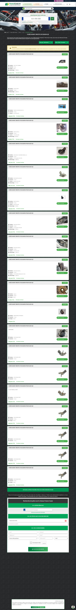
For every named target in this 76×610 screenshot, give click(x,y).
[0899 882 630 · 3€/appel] (58, 1)
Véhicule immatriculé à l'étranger (38, 512)
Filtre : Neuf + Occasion (61, 42)
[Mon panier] (69, 4)
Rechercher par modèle (27, 22)
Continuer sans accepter (59, 600)
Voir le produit (61, 67)
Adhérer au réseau (68, 0)
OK (52, 18)
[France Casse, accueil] (13, 4)
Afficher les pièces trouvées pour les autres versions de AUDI (38, 489)
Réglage (42, 607)
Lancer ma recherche (38, 549)
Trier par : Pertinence (45, 42)
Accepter (34, 607)
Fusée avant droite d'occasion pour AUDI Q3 (21, 54)
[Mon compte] (67, 4)
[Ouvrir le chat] (73, 608)
